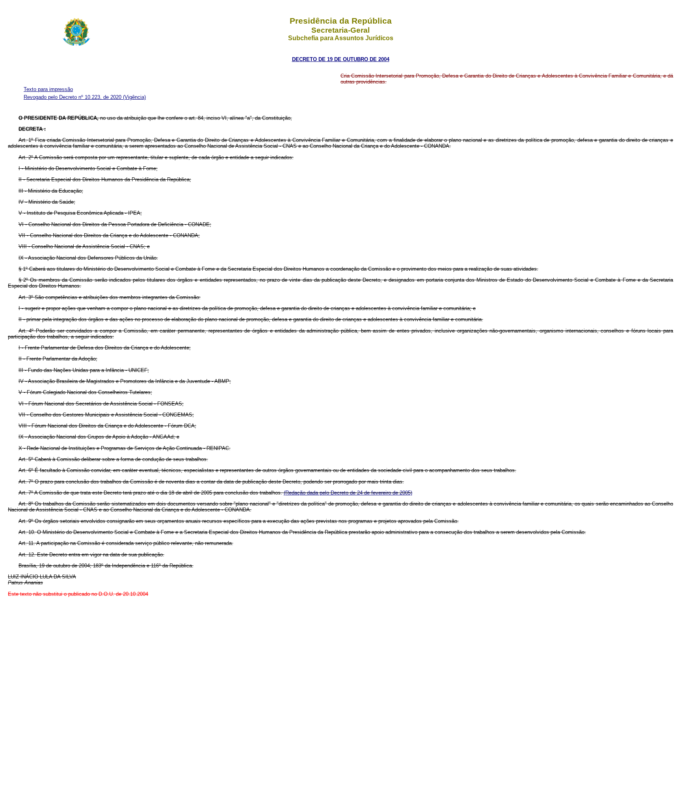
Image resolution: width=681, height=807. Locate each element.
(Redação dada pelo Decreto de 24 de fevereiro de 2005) (348, 493)
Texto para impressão (48, 89)
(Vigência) (134, 97)
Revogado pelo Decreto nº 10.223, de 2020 (73, 97)
